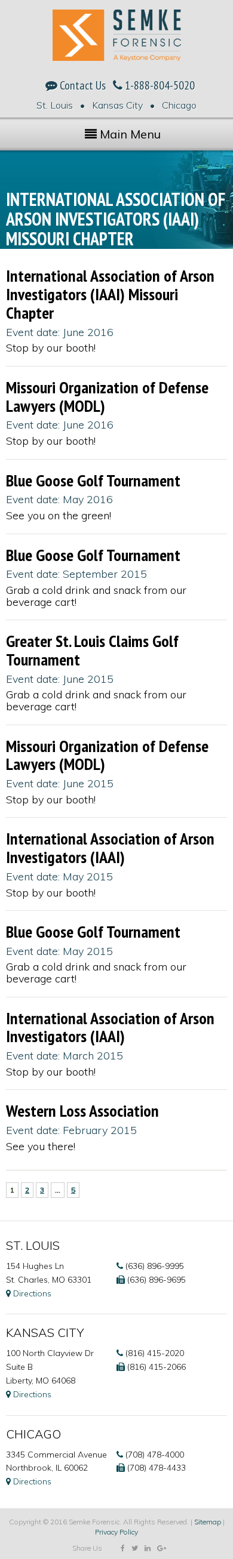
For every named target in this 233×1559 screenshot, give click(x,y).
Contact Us (81, 85)
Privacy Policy (116, 1531)
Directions (31, 1293)
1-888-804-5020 (158, 85)
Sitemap (207, 1521)
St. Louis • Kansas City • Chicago (116, 105)
